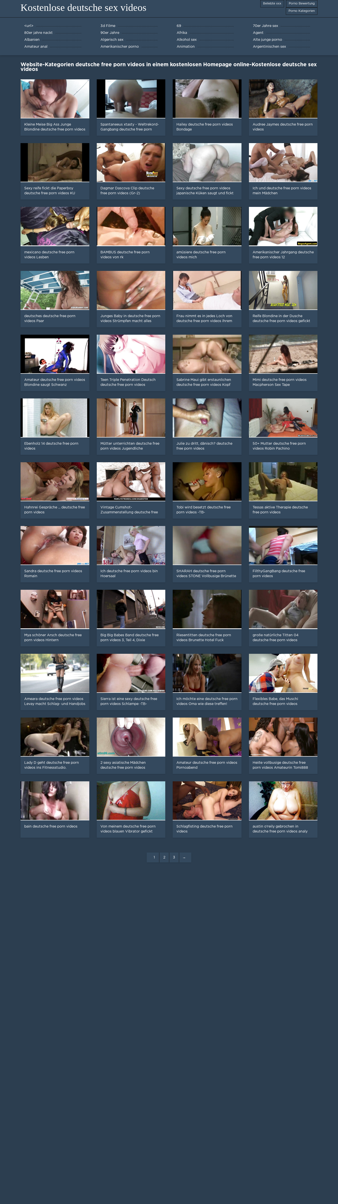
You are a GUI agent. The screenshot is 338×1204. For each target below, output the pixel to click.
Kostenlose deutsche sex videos (83, 7)
